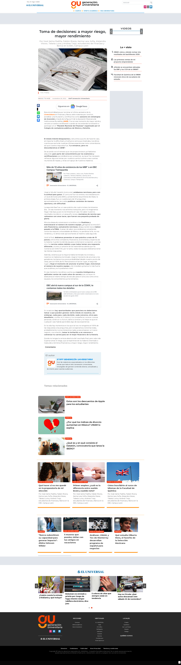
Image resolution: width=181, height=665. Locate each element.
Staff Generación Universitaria (79, 98)
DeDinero (99, 631)
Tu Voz (47, 98)
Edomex (99, 636)
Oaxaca (126, 629)
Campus (78, 11)
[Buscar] (151, 2)
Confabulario (99, 638)
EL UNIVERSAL (99, 622)
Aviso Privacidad (95, 648)
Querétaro (126, 624)
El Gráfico (99, 627)
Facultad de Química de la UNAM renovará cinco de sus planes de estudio (127, 77)
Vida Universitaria (107, 11)
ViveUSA (99, 633)
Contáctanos (74, 648)
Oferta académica (77, 624)
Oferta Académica (91, 11)
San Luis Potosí (126, 627)
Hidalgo (126, 631)
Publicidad (84, 648)
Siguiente (144, 586)
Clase (99, 624)
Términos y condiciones (110, 648)
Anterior (36, 586)
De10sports (100, 629)
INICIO (40, 98)
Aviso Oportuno (99, 640)
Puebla (126, 622)
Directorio (64, 648)
